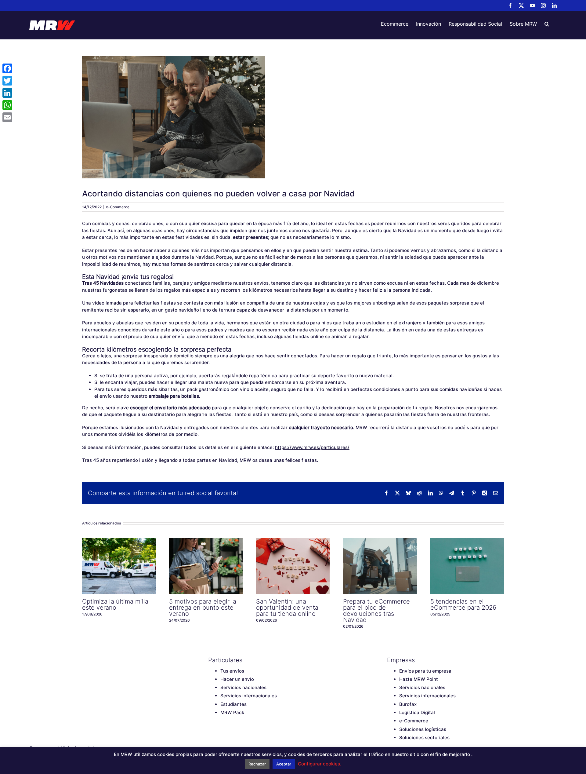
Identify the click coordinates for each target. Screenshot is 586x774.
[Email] (7, 117)
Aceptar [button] (283, 763)
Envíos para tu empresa (425, 671)
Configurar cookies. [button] (319, 764)
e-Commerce (117, 207)
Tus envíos (232, 671)
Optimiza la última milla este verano (118, 566)
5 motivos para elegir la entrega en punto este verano (206, 566)
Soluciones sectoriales (424, 737)
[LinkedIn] (7, 93)
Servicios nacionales (243, 687)
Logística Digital (417, 712)
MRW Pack (232, 712)
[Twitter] (7, 81)
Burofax (408, 704)
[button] (546, 24)
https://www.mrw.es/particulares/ (312, 447)
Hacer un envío (237, 679)
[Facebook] (7, 68)
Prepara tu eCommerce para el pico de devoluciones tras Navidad (380, 566)
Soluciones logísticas (422, 729)
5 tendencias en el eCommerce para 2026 (467, 566)
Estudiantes (233, 704)
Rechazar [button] (257, 763)
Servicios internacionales (248, 696)
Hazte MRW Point (418, 679)
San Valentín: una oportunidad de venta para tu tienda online (293, 566)
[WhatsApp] (7, 105)
